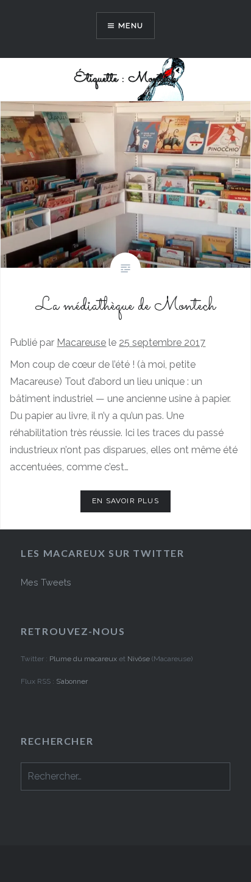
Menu (130, 25)
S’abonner (72, 681)
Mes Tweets (46, 582)
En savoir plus (125, 501)
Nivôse (139, 658)
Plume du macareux (83, 658)
